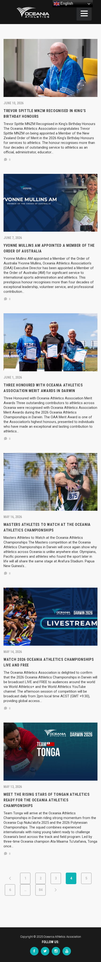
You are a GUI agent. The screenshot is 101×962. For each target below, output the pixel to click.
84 (41, 890)
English (66, 3)
